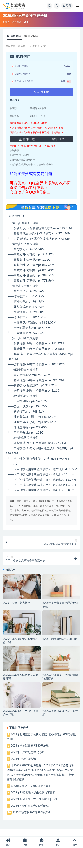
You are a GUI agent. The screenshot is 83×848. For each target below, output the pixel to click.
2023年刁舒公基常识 (23, 759)
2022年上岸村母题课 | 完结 (27, 752)
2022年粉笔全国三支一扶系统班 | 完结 (34, 799)
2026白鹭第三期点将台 (16, 603)
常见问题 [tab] (33, 36)
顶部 (74, 845)
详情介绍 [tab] (15, 36)
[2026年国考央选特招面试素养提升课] (22, 658)
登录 (68, 5)
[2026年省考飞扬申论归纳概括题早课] (22, 622)
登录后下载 (41, 92)
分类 (25, 845)
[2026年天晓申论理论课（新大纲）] (61, 695)
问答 (41, 845)
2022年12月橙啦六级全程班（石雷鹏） (34, 792)
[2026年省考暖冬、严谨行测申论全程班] (22, 695)
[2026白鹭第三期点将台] (22, 586)
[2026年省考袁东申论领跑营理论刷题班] (61, 658)
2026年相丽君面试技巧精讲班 (60, 639)
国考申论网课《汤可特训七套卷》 (31, 786)
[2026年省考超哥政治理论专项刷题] (61, 586)
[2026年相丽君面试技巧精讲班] (61, 622)
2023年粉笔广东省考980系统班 (30, 806)
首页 (23, 46)
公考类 (6, 22)
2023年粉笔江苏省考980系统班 (30, 745)
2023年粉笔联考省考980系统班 (31, 812)
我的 (58, 845)
